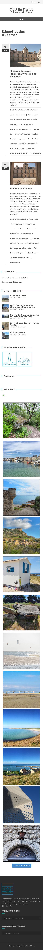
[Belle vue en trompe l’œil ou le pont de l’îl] (21, 689)
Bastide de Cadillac (21, 188)
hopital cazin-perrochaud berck (21, 139)
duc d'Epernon (34, 129)
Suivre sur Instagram (23, 865)
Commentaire (36, 153)
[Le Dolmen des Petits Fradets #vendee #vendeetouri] (21, 612)
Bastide (22, 219)
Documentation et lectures (12, 282)
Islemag (11, 946)
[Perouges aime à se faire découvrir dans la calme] (21, 843)
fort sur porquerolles (29, 134)
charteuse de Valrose (18, 119)
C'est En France (21, 9)
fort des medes (15, 134)
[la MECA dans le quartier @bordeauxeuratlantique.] (21, 804)
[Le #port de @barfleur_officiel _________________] (21, 459)
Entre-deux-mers (31, 219)
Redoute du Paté (18, 296)
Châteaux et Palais (25, 110)
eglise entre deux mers (18, 243)
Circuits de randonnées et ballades (14, 278)
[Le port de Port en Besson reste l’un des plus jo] (21, 766)
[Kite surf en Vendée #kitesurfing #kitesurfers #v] (21, 651)
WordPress (30, 946)
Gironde (22, 115)
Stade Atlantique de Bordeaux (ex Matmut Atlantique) (24, 316)
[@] (8, 397)
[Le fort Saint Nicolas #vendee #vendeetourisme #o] (21, 497)
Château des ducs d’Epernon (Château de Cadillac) (23, 74)
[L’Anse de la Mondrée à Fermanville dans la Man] (21, 728)
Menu (33, 2)
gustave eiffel (31, 248)
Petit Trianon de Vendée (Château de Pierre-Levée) (22, 306)
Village (19, 224)
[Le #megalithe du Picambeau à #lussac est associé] (21, 420)
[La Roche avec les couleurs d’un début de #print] (21, 535)
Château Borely (17, 333)
